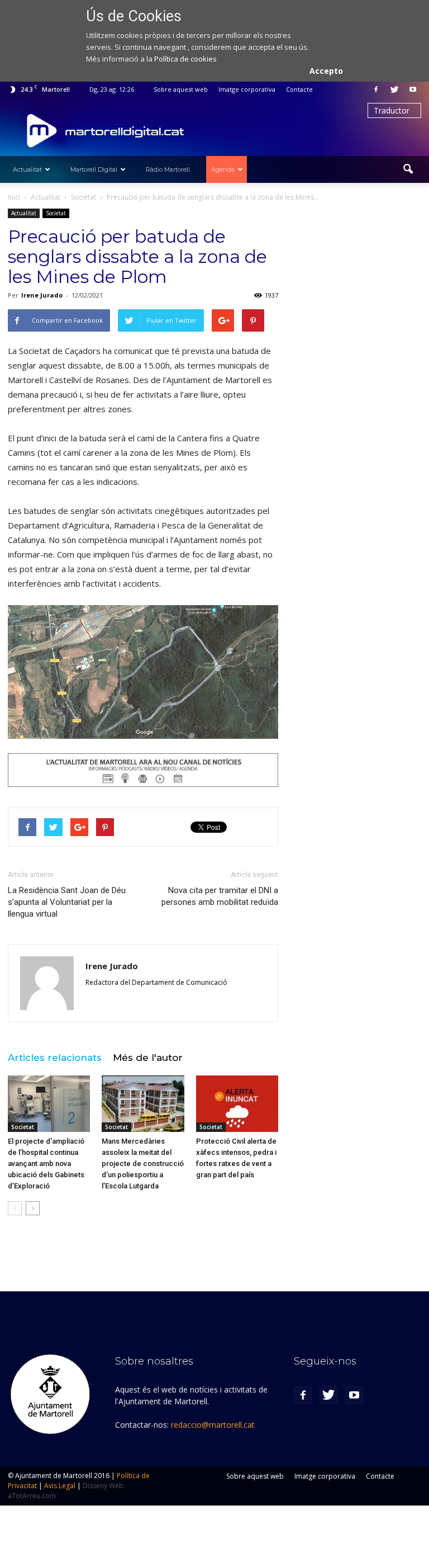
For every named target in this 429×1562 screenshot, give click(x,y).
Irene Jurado (42, 295)
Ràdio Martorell (168, 169)
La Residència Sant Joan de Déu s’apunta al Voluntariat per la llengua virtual (67, 902)
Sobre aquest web (181, 89)
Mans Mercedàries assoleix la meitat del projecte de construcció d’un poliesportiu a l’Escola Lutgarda (143, 1163)
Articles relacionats (55, 1057)
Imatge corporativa (246, 89)
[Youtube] (412, 89)
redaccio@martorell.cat (213, 1424)
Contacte (299, 89)
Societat (56, 213)
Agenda (223, 169)
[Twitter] (394, 89)
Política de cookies (185, 59)
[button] (407, 169)
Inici (14, 197)
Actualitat (27, 169)
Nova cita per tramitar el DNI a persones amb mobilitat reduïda (219, 896)
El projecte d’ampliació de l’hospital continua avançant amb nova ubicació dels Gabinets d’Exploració (46, 1163)
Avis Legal (59, 1485)
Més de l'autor (148, 1057)
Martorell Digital (93, 169)
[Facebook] (376, 89)
